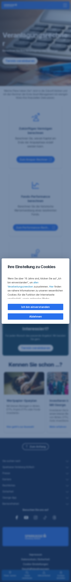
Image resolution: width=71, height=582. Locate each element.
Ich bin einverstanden (35, 307)
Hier (51, 286)
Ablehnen (35, 316)
